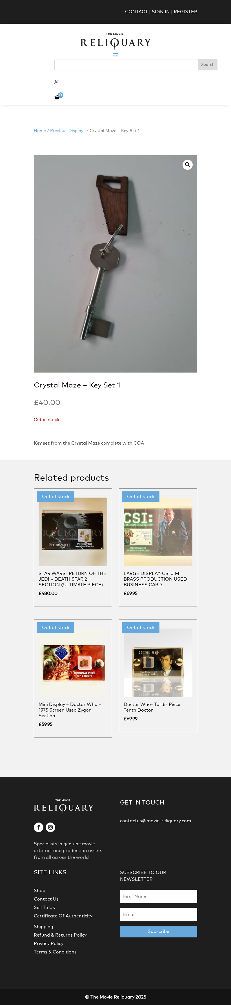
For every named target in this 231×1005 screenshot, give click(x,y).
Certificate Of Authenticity (63, 916)
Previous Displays (67, 131)
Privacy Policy (48, 943)
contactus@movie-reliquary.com (155, 821)
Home (40, 131)
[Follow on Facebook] (38, 827)
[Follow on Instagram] (50, 827)
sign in (161, 12)
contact (136, 12)
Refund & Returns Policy (60, 935)
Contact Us (46, 899)
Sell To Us (44, 907)
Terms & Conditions (55, 952)
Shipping (43, 926)
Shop (39, 890)
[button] (188, 165)
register (185, 12)
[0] (56, 97)
